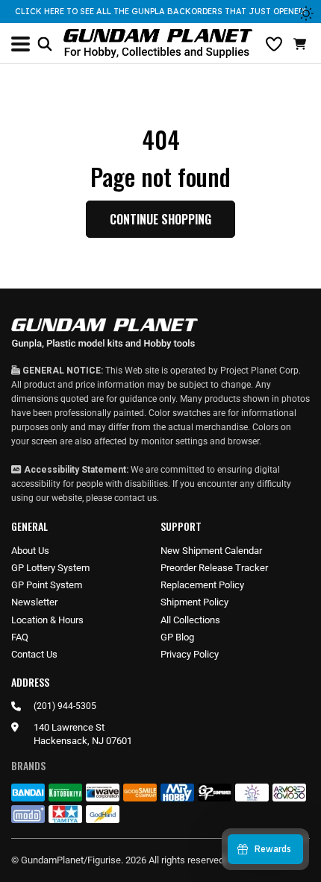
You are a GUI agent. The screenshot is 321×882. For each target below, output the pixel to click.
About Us (30, 550)
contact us (135, 498)
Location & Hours (47, 620)
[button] (301, 44)
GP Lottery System (50, 567)
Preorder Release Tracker (214, 567)
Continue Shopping (160, 219)
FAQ (19, 637)
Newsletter (34, 602)
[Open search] (44, 44)
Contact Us (34, 654)
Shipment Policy (194, 602)
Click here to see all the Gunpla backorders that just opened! (160, 11)
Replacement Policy (202, 584)
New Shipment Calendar (211, 550)
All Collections (190, 620)
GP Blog (177, 637)
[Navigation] (20, 44)
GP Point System (46, 584)
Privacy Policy (189, 654)
